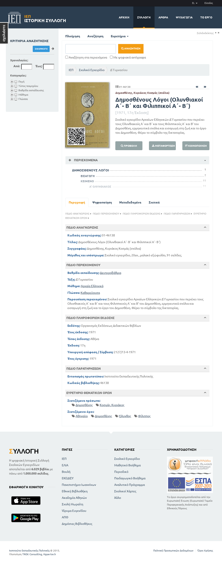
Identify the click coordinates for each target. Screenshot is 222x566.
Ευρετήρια (118, 36)
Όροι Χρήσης (205, 550)
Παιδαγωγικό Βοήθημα (129, 478)
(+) (216, 33)
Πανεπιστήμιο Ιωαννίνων (79, 484)
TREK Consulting (32, 554)
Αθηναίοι (82, 416)
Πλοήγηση (72, 36)
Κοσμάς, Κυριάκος (112, 405)
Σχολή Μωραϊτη (72, 504)
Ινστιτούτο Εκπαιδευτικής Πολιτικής (29, 550)
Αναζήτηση (95, 36)
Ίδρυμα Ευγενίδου (74, 510)
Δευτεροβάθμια (110, 273)
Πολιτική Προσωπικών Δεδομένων (173, 550)
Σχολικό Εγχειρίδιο (91, 70)
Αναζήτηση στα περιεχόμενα (87, 57)
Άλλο (117, 497)
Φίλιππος (144, 416)
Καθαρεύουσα (90, 292)
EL (193, 3)
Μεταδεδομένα (130, 202)
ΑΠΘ (65, 517)
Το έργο (206, 17)
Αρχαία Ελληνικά (92, 286)
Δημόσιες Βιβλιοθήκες (77, 523)
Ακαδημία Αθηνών (74, 497)
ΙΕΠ (71, 70)
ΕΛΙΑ (65, 465)
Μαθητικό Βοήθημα (127, 465)
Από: (16, 66)
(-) (218, 33)
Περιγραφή (77, 202)
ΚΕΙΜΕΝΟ (87, 181)
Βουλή (66, 471)
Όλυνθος (125, 416)
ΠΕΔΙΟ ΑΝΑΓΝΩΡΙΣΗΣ (77, 213)
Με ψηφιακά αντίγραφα (129, 57)
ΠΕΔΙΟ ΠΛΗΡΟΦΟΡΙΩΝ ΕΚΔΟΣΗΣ (141, 213)
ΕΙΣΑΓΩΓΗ (88, 175)
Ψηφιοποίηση (102, 202)
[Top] (205, 227)
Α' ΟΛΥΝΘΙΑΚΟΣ (100, 186)
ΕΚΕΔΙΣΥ (67, 478)
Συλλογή (144, 17)
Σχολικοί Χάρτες (125, 491)
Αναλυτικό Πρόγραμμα (129, 484)
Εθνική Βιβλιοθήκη (75, 491)
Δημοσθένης (84, 405)
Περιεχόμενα (85, 160)
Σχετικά (154, 202)
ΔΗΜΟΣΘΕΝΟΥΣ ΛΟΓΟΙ (90, 170)
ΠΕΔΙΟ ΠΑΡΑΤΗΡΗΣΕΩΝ (177, 213)
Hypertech (49, 554)
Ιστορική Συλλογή (45, 18)
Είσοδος (208, 3)
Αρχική (124, 17)
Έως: (38, 66)
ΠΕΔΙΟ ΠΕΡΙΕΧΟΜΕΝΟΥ (106, 213)
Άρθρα (163, 17)
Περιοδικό (121, 471)
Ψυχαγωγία (184, 17)
